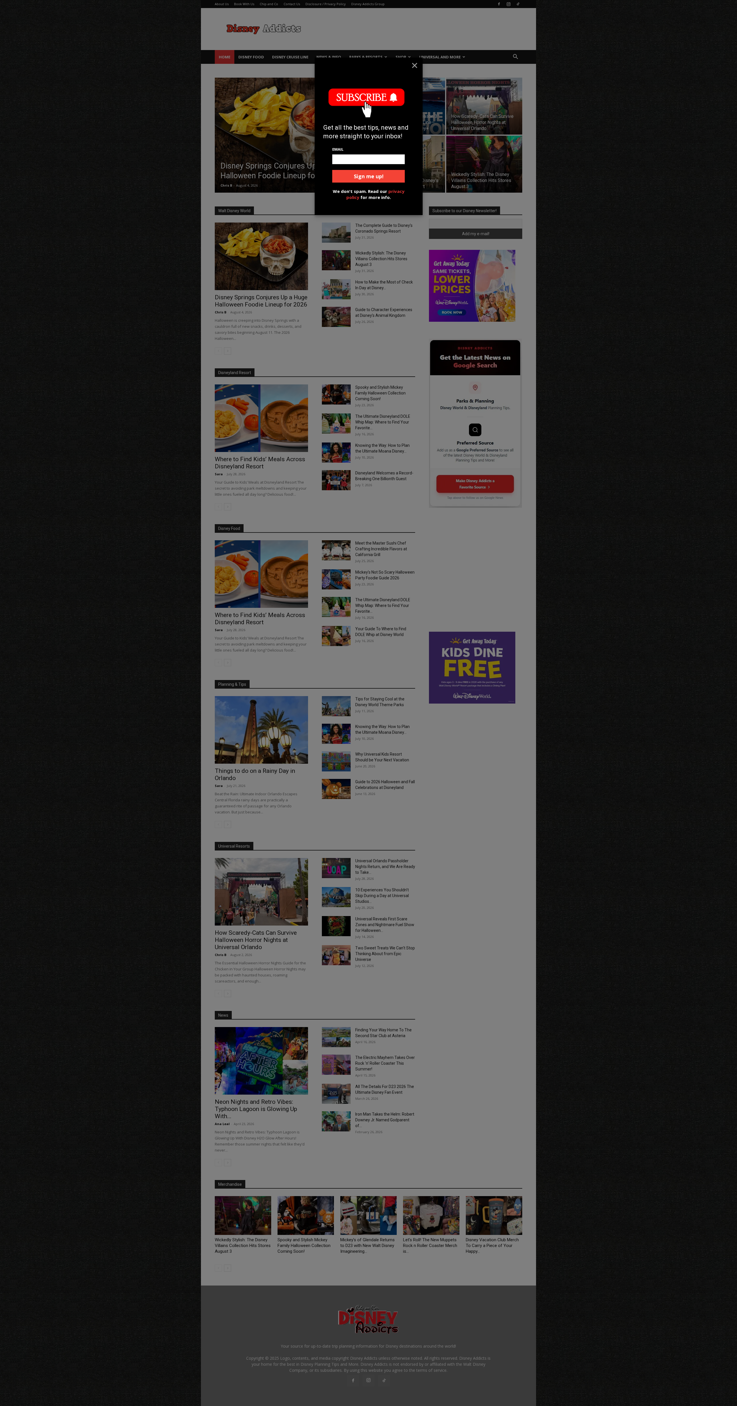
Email (337, 149)
